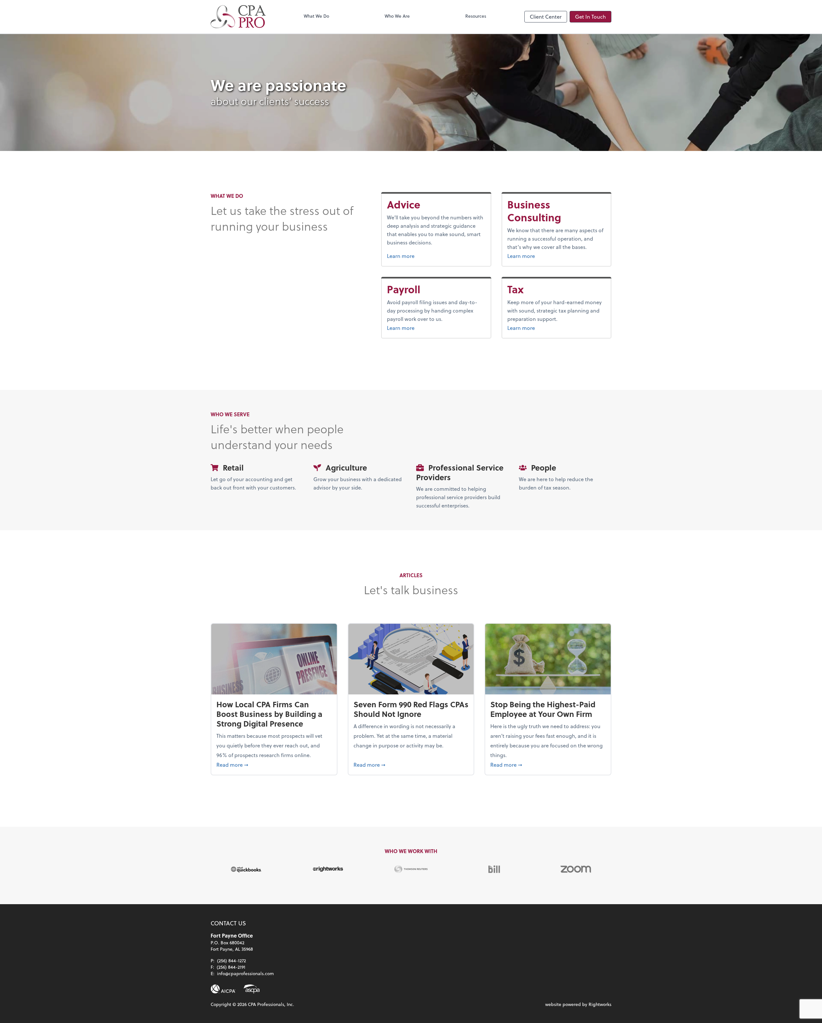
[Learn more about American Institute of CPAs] (223, 988)
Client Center (546, 16)
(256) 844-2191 (231, 967)
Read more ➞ (274, 764)
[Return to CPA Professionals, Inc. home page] (238, 16)
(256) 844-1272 (231, 960)
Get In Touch (590, 16)
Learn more (417, 256)
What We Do (316, 16)
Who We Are (397, 16)
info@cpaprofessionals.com (245, 973)
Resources (475, 16)
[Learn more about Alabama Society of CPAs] (251, 988)
